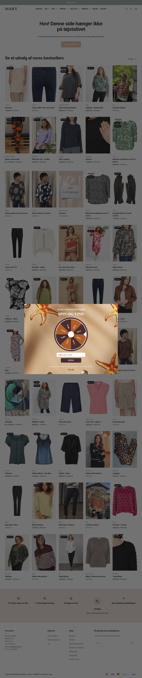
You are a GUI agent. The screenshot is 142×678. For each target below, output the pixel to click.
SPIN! (71, 360)
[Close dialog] (115, 306)
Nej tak (71, 369)
